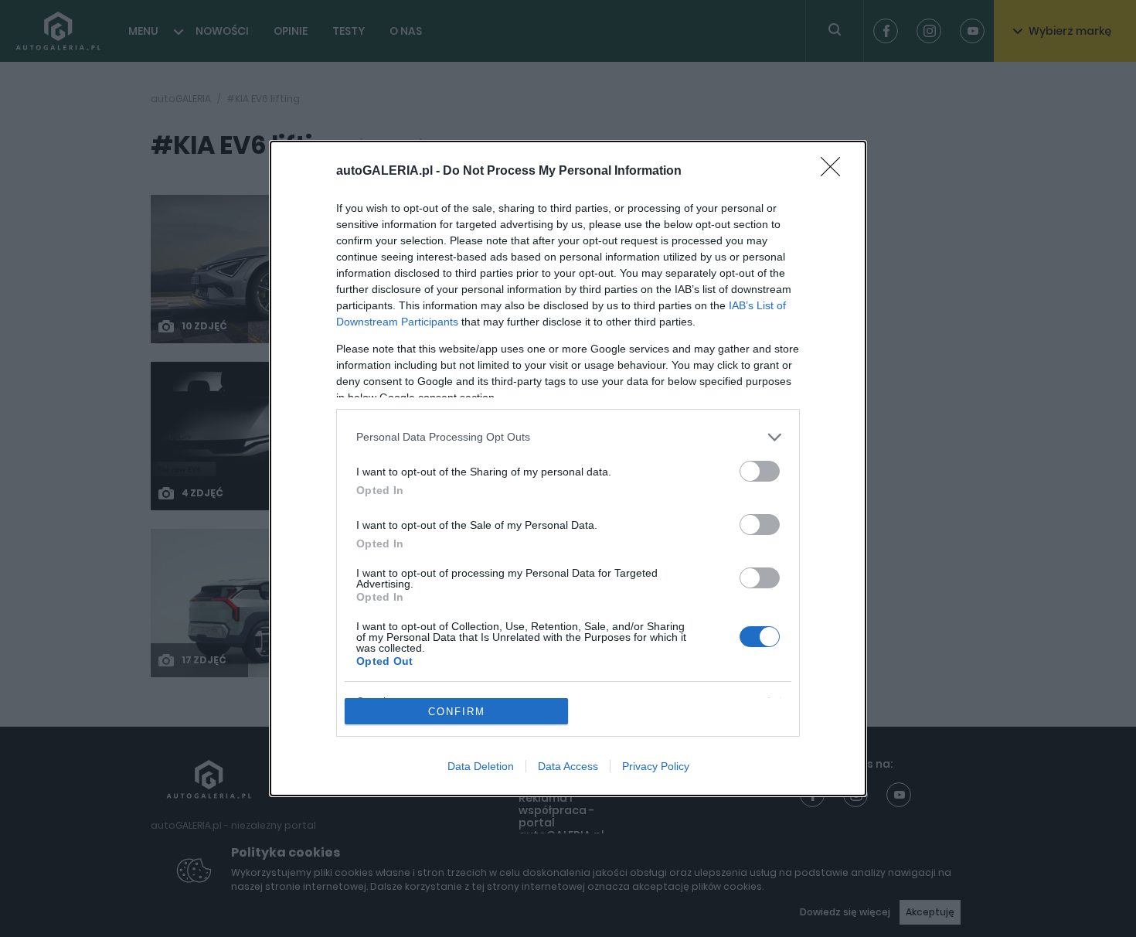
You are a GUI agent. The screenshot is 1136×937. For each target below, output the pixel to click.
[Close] (835, 171)
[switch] (760, 471)
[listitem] (568, 437)
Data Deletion (480, 766)
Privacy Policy (655, 766)
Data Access (568, 766)
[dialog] (568, 468)
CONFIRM (456, 711)
